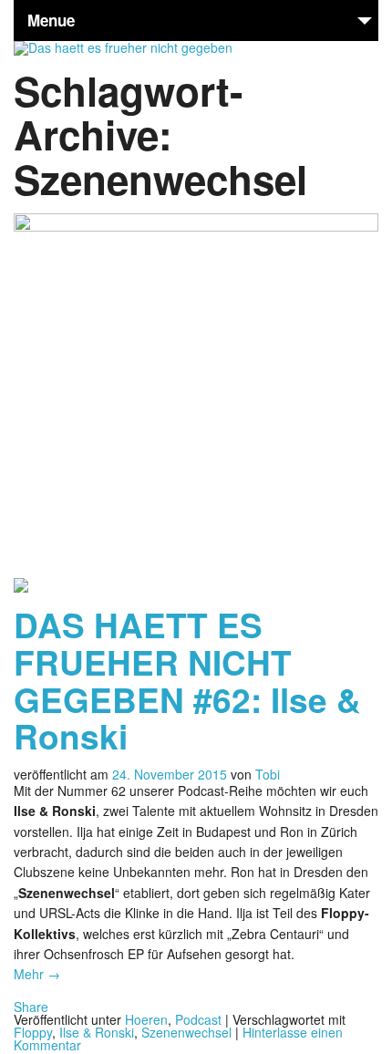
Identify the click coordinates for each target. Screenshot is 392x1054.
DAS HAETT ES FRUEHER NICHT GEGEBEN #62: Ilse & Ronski (187, 680)
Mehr (37, 974)
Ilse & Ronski (96, 1032)
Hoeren (146, 1019)
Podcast (198, 1019)
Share (31, 1006)
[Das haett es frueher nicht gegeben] (123, 47)
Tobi (267, 774)
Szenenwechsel (186, 1032)
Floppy (33, 1032)
